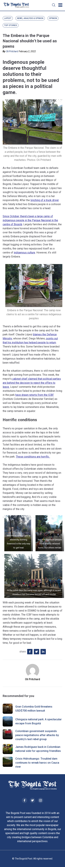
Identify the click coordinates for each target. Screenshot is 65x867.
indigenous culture (24, 252)
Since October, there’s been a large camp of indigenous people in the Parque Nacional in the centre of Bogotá (30, 220)
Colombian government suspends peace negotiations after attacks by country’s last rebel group (37, 735)
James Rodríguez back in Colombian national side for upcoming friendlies (38, 749)
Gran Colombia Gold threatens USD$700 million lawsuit (33, 708)
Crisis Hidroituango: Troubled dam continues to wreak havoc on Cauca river (37, 762)
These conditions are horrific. (33, 456)
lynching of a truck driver (44, 200)
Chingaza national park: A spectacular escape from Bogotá (38, 721)
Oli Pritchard (12, 51)
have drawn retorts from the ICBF (34, 394)
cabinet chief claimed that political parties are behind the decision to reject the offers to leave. (32, 382)
